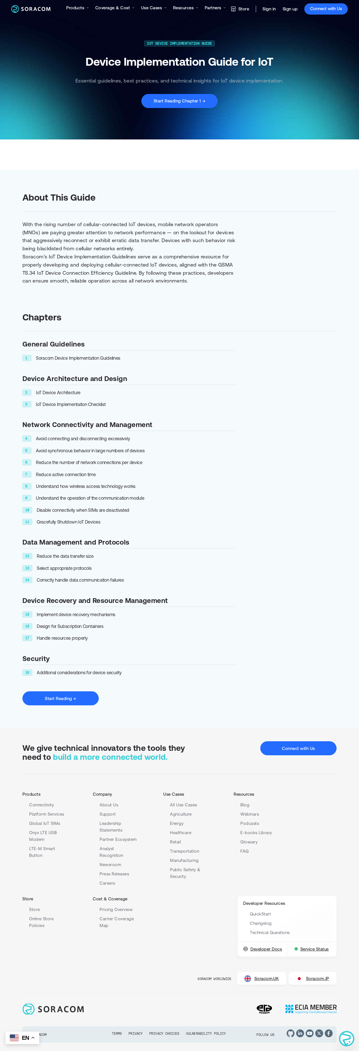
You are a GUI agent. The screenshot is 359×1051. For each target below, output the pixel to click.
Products (31, 794)
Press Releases (114, 873)
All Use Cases (183, 804)
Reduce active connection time (66, 474)
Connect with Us (326, 8)
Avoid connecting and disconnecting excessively (83, 438)
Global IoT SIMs (44, 823)
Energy (176, 823)
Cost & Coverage (110, 898)
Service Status (314, 949)
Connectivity (41, 804)
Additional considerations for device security (79, 672)
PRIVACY (135, 1034)
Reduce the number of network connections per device (89, 462)
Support (108, 814)
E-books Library (256, 832)
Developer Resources (264, 903)
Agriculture (181, 814)
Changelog (261, 923)
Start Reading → (60, 698)
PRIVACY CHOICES (164, 1034)
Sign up (290, 8)
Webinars (249, 814)
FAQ (244, 851)
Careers (107, 883)
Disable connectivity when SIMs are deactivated (83, 510)
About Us (109, 804)
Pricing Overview (116, 909)
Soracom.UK (266, 978)
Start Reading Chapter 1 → (179, 100)
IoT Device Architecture (58, 392)
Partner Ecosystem (118, 839)
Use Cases (173, 794)
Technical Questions (270, 932)
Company (102, 794)
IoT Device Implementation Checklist (71, 404)
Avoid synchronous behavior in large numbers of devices (90, 450)
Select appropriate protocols (64, 568)
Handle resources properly (62, 638)
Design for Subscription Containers (70, 626)
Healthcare (180, 832)
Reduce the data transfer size (65, 556)
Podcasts (249, 823)
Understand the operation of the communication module (90, 498)
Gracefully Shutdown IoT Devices (68, 521)
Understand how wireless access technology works (85, 486)
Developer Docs (266, 949)
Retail (175, 841)
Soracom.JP (317, 978)
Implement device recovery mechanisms (76, 614)
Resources (244, 794)
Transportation (184, 851)
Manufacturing (184, 860)
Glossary (248, 841)
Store (243, 8)
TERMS (117, 1034)
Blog (244, 804)
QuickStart (260, 914)
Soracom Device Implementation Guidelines (78, 358)
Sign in (269, 8)
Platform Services (46, 814)
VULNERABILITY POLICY (206, 1034)
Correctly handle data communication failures (80, 579)
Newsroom (110, 864)
